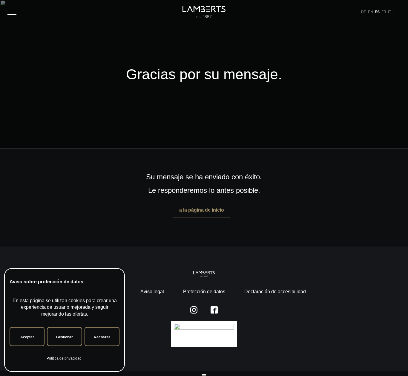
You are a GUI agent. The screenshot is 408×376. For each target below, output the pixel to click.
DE (363, 12)
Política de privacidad (64, 358)
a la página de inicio (201, 210)
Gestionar (64, 337)
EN (370, 12)
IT (389, 12)
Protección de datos (204, 291)
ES (377, 12)
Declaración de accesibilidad (275, 291)
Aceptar (27, 337)
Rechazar (102, 337)
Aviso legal (152, 291)
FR (383, 12)
